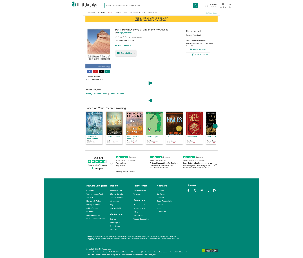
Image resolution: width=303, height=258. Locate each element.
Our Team (160, 197)
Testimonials (161, 212)
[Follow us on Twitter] (195, 190)
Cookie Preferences (161, 252)
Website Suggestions (141, 219)
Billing (136, 212)
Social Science (100, 94)
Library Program (140, 190)
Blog (111, 205)
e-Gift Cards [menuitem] (152, 13)
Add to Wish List (199, 49)
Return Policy (138, 215)
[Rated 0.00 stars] (121, 37)
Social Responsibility (164, 201)
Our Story (160, 190)
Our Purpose (161, 194)
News (159, 208)
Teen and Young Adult (94, 194)
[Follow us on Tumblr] (208, 190)
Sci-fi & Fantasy (92, 208)
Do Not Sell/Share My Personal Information (125, 252)
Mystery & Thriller (93, 205)
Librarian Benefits (116, 197)
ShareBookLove (116, 190)
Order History (115, 226)
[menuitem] (213, 5)
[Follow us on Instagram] (215, 190)
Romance (90, 212)
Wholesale (137, 194)
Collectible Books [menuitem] (136, 13)
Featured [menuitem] (90, 13)
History (88, 94)
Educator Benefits (116, 194)
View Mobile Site (116, 208)
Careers (160, 205)
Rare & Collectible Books (95, 219)
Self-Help (89, 197)
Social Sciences (117, 94)
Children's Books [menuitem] (121, 13)
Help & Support (139, 205)
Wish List (113, 230)
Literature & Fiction (93, 201)
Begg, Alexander (125, 33)
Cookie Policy (147, 252)
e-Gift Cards (114, 201)
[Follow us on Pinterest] (201, 190)
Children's (90, 190)
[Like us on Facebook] (188, 190)
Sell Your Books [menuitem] (212, 13)
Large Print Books (93, 215)
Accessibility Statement (178, 252)
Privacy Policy (102, 252)
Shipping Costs (139, 208)
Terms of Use (90, 252)
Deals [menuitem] (110, 13)
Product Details (122, 45)
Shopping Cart (115, 222)
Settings (113, 219)
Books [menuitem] (100, 13)
